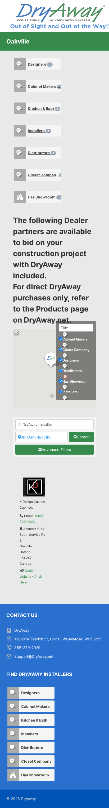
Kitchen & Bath (43, 108)
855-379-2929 (27, 647)
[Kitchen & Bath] (20, 108)
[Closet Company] (20, 175)
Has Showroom (44, 197)
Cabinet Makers (44, 86)
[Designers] (20, 64)
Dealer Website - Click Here (31, 576)
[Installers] (20, 131)
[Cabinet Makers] (20, 86)
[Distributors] (20, 153)
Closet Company (44, 175)
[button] (54, 360)
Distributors (41, 152)
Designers (39, 64)
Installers (38, 130)
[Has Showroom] (20, 197)
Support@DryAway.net (33, 656)
